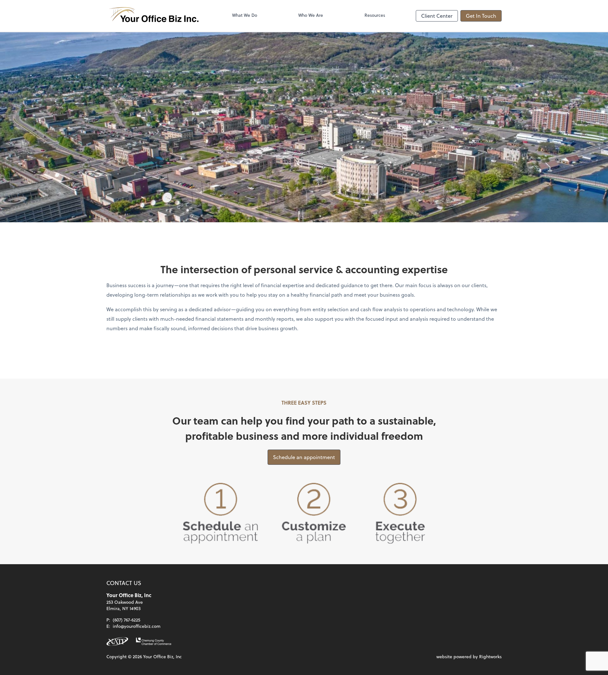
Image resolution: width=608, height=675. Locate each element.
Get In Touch (481, 15)
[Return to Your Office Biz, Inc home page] (153, 16)
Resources (374, 15)
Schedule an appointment (304, 457)
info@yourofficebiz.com (137, 626)
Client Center (437, 15)
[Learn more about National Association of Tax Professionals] (117, 641)
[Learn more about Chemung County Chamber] (153, 641)
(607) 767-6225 (126, 619)
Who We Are (310, 15)
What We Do (244, 15)
